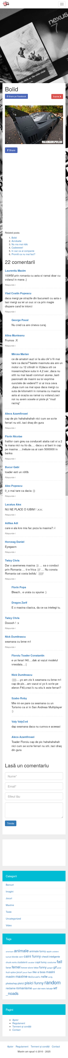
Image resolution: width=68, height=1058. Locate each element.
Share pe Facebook (17, 96)
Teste (9, 911)
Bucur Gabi (12, 467)
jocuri (19, 972)
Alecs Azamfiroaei (16, 413)
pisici (21, 983)
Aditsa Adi (11, 523)
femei (16, 966)
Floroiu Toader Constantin (28, 655)
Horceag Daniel (14, 542)
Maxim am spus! (4, 4)
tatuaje (49, 988)
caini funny (32, 956)
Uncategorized (13, 918)
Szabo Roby (19, 698)
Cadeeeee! (17, 247)
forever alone (27, 967)
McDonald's (34, 976)
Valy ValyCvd (20, 721)
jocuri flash (27, 972)
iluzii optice (11, 972)
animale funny (37, 951)
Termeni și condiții (21, 1026)
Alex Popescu (13, 486)
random (52, 982)
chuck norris (11, 962)
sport (35, 988)
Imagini (9, 891)
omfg (50, 977)
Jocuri (9, 898)
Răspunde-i (10, 284)
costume (51, 962)
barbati (8, 957)
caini (21, 956)
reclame (11, 988)
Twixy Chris (12, 560)
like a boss (39, 972)
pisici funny (34, 982)
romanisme (24, 988)
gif (55, 967)
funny (43, 967)
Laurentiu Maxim (15, 270)
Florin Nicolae (13, 436)
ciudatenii (22, 962)
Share (11, 150)
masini (50, 972)
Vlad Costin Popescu (18, 293)
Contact (16, 1029)
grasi (59, 967)
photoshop (11, 983)
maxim (10, 976)
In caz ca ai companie (23, 250)
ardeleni (55, 951)
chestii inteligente (51, 956)
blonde (15, 956)
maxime (22, 976)
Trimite (10, 823)
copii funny (41, 962)
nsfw (44, 976)
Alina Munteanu (15, 335)
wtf (55, 988)
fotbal (36, 967)
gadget (50, 967)
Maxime (10, 905)
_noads (12, 993)
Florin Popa (19, 587)
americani (9, 951)
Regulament (18, 1023)
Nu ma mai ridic (20, 244)
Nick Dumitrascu (15, 636)
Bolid (14, 237)
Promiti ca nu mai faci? (23, 254)
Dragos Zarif (19, 602)
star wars (41, 988)
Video (9, 925)
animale (21, 950)
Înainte (56, 96)
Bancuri (10, 884)
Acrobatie (16, 241)
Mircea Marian (20, 354)
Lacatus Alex (13, 504)
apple (49, 951)
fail (59, 961)
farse (8, 967)
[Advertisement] (34, 852)
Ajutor (15, 1019)
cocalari (31, 962)
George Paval (20, 320)
